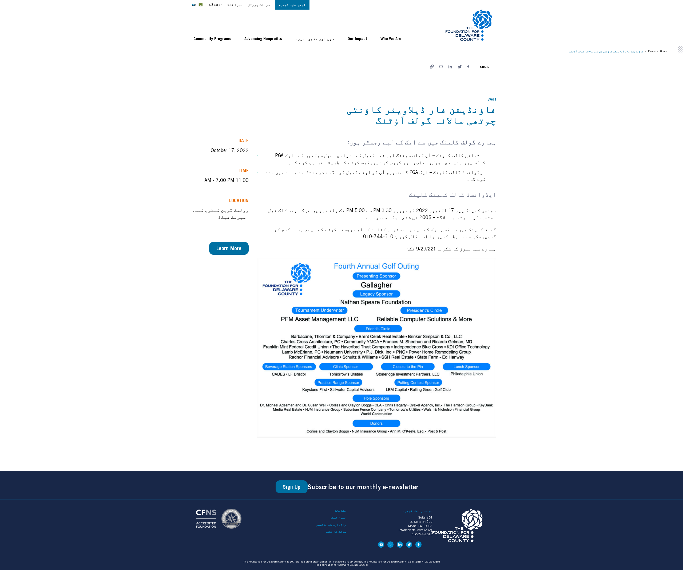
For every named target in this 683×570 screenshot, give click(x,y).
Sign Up (291, 487)
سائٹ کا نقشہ (335, 531)
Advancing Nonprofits (263, 38)
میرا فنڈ (235, 5)
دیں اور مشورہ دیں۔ (314, 38)
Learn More (228, 248)
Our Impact (357, 38)
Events (652, 51)
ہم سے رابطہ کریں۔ (417, 511)
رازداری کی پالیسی (331, 525)
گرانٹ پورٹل (259, 5)
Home (663, 51)
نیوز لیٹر (338, 517)
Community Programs (212, 38)
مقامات (340, 510)
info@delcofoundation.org (415, 530)
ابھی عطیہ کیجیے (292, 5)
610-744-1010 (421, 534)
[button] (199, 5)
